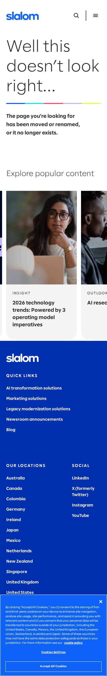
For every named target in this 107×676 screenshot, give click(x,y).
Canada (14, 489)
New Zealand (19, 561)
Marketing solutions (26, 399)
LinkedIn (80, 478)
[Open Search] (76, 15)
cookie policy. (73, 643)
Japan (12, 530)
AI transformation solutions (34, 388)
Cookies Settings (53, 652)
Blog (10, 430)
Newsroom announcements (34, 419)
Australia (15, 478)
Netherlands (19, 551)
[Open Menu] (95, 15)
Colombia (15, 499)
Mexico (13, 541)
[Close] (100, 601)
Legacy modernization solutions (38, 409)
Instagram (82, 505)
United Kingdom (22, 582)
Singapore (16, 572)
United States (20, 593)
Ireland (13, 520)
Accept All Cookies (53, 666)
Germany (15, 509)
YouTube (80, 516)
